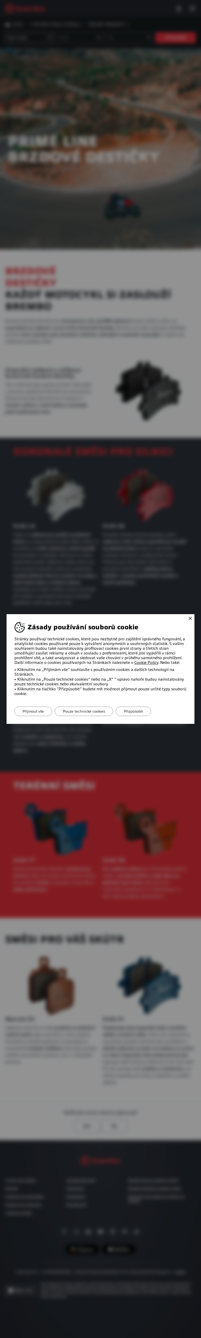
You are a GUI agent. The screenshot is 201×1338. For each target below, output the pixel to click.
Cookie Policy (146, 662)
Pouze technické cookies (84, 711)
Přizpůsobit (133, 711)
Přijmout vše (33, 711)
